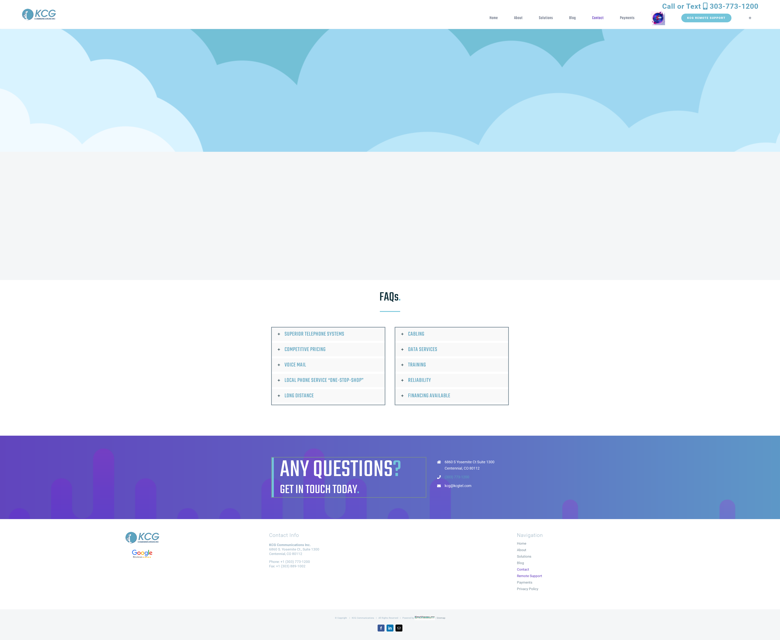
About (521, 550)
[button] (328, 334)
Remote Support (529, 576)
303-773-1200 (710, 6)
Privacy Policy (527, 589)
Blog (520, 563)
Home (521, 543)
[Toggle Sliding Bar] (747, 18)
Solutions (524, 556)
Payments (524, 582)
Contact (523, 569)
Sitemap (441, 618)
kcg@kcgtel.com (458, 486)
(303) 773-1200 (457, 477)
